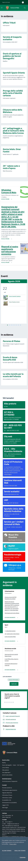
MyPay (4, 763)
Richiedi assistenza (7, 788)
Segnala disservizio (7, 793)
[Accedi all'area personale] (23, 2)
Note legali (5, 807)
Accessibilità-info (6, 800)
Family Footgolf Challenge (15, 296)
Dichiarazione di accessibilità (9, 802)
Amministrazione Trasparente (9, 781)
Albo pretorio (5, 770)
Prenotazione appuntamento (9, 790)
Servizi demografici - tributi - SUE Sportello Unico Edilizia (13, 766)
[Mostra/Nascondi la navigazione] (2, 8)
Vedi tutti (14, 684)
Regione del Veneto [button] (6, 2)
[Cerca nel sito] (25, 8)
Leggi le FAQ (5, 805)
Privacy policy (12, 844)
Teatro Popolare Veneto (14, 302)
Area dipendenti (6, 772)
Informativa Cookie (7, 798)
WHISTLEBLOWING (7, 775)
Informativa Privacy (7, 795)
